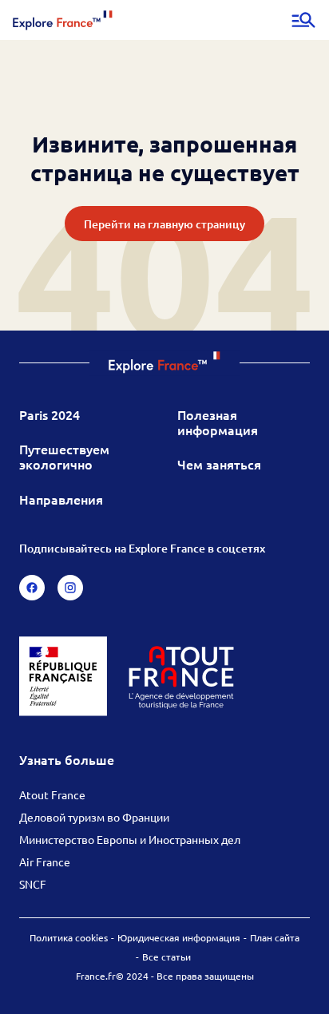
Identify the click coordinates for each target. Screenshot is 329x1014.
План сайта (274, 937)
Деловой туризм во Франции (94, 817)
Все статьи (166, 956)
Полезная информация (217, 422)
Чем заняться (219, 464)
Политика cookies (69, 937)
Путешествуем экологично (64, 456)
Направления (61, 499)
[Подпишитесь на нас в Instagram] (70, 587)
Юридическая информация (178, 937)
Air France (44, 861)
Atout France (52, 794)
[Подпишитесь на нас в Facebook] (32, 587)
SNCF (32, 884)
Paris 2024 (49, 414)
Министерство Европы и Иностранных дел (129, 839)
